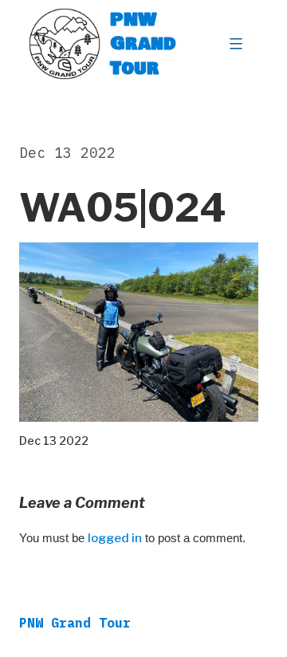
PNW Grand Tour (143, 43)
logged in (115, 538)
